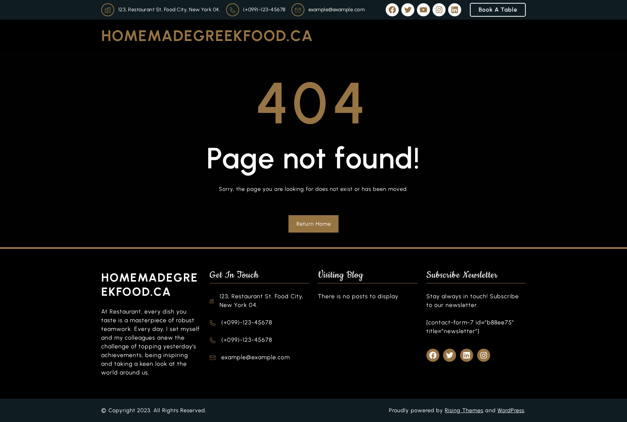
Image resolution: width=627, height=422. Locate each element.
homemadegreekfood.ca (207, 35)
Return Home (313, 224)
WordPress (510, 410)
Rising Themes (464, 410)
